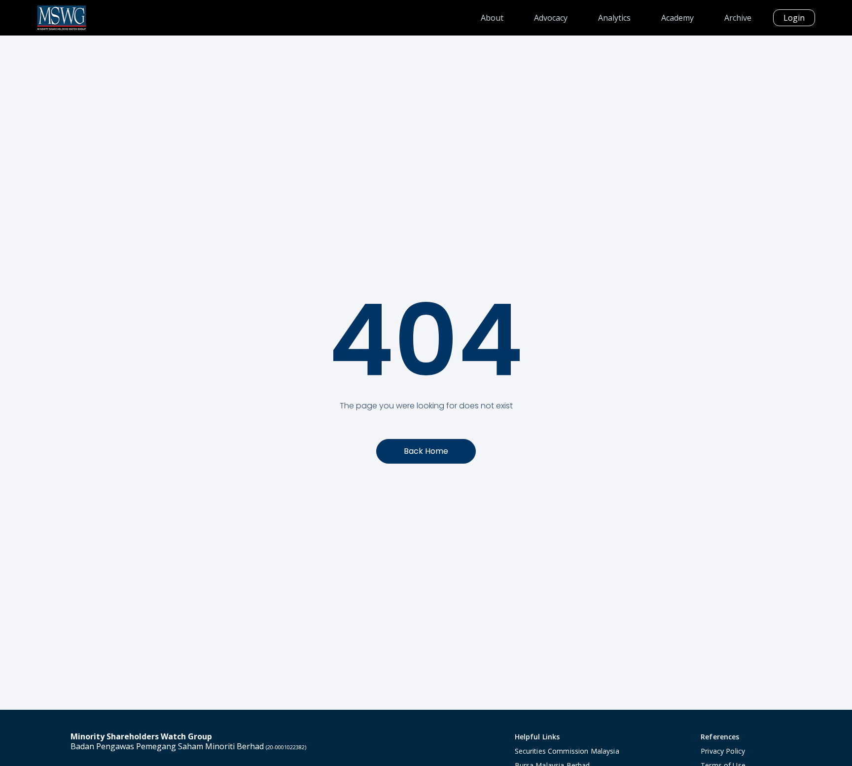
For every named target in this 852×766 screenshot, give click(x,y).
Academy (677, 17)
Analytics (614, 17)
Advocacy (551, 17)
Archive (737, 17)
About (492, 17)
